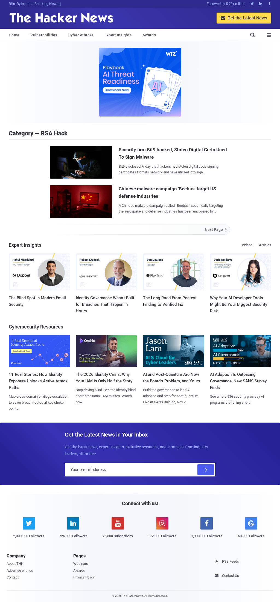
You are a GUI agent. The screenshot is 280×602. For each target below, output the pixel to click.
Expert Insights (118, 35)
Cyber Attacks (81, 35)
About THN (15, 564)
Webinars (80, 564)
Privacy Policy (84, 577)
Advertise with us (20, 570)
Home (14, 35)
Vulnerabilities (43, 35)
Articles (265, 245)
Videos (247, 245)
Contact (13, 577)
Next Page (216, 229)
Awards (149, 35)
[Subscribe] (205, 469)
